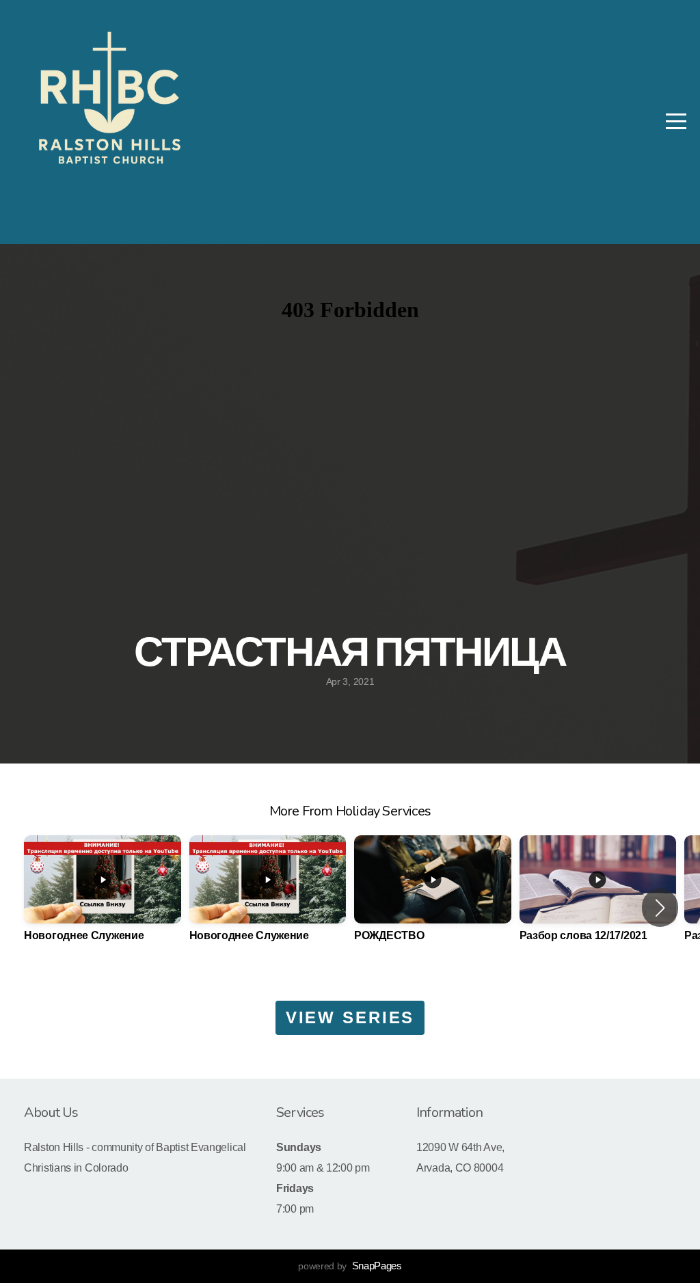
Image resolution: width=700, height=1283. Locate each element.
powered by (350, 1265)
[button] (660, 908)
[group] (102, 899)
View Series (350, 1017)
